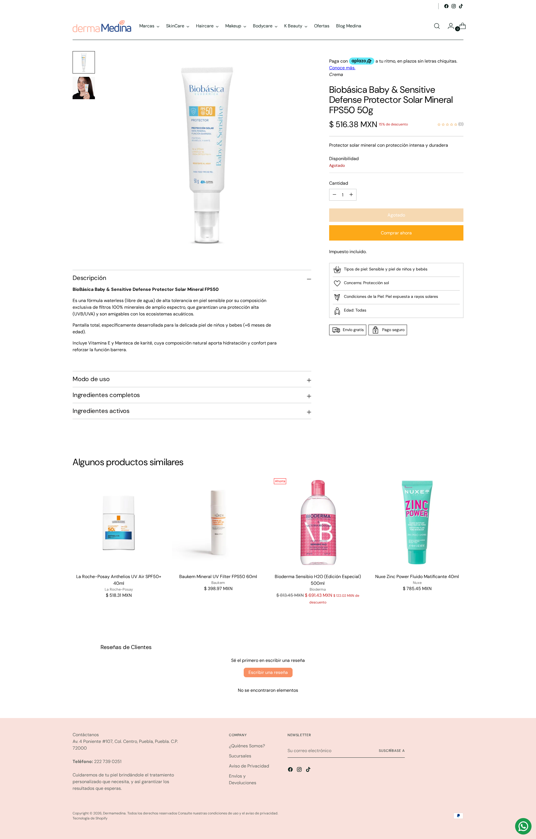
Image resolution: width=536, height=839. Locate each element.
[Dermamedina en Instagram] (453, 6)
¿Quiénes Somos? (247, 746)
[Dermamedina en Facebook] (446, 6)
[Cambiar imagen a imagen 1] (84, 62)
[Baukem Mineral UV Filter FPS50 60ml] (218, 522)
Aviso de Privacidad (249, 766)
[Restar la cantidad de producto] (351, 194)
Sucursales (240, 756)
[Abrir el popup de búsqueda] (436, 26)
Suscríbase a (392, 750)
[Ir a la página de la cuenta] (448, 26)
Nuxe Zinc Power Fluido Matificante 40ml (417, 576)
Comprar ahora (396, 233)
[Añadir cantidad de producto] (334, 194)
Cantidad (338, 183)
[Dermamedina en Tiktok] (460, 6)
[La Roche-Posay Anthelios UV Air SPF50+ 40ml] (119, 522)
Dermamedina (114, 813)
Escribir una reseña (268, 672)
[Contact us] (523, 826)
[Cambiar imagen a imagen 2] (84, 88)
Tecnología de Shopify (90, 818)
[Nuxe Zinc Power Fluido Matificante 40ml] (417, 522)
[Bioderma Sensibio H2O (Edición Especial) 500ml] (318, 522)
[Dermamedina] (102, 26)
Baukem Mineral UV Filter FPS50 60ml (218, 576)
